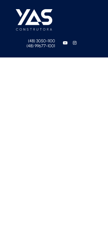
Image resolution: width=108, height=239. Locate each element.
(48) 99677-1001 (40, 45)
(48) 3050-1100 (41, 40)
